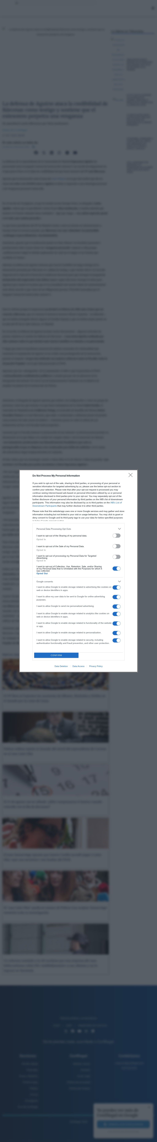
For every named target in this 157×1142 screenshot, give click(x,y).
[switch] (117, 536)
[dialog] (78, 571)
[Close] (131, 476)
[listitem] (78, 528)
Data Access (78, 666)
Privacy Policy (96, 666)
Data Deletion (61, 666)
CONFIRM (56, 655)
